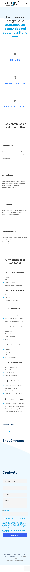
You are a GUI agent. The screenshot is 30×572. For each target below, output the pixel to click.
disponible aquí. (6, 531)
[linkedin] (8, 431)
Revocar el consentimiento (15, 560)
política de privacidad (18, 518)
